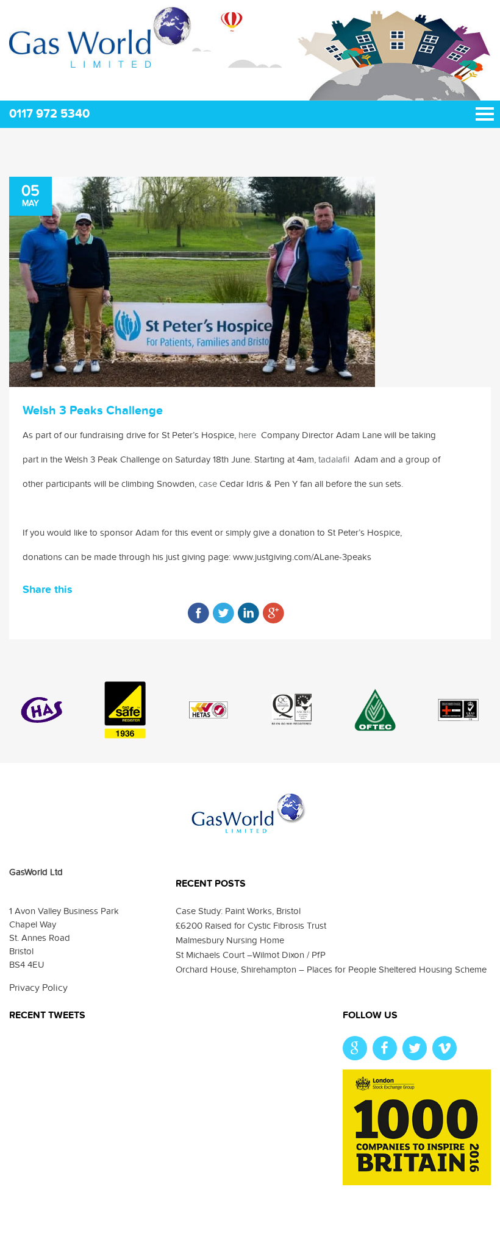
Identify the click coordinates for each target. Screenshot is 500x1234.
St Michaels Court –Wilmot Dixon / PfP (251, 954)
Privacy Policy (38, 988)
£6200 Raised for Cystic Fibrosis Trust (251, 925)
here (247, 435)
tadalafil (333, 459)
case (208, 483)
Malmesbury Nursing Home (230, 940)
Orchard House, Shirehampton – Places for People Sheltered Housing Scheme (331, 969)
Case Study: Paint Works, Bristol (238, 911)
